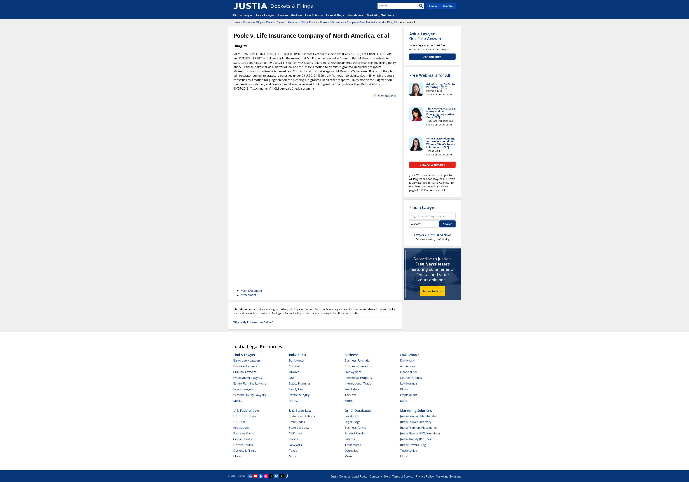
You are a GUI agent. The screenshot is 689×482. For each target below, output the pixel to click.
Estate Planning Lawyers (249, 383)
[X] (281, 476)
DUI (291, 378)
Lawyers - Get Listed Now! (432, 235)
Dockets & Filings (244, 451)
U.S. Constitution (244, 416)
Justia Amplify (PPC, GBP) (416, 439)
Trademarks (352, 445)
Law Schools (314, 15)
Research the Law (289, 15)
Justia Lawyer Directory (415, 422)
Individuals (297, 355)
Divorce (294, 372)
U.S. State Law (300, 410)
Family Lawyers (243, 389)
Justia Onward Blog (413, 445)
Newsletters (356, 15)
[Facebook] (261, 476)
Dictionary (407, 360)
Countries (351, 451)
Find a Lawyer (242, 15)
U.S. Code (239, 422)
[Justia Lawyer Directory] (287, 476)
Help (387, 476)
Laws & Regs (335, 15)
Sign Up (448, 5)
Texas (293, 451)
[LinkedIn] (250, 476)
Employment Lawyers (247, 378)
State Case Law (299, 428)
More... (237, 401)
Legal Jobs (351, 416)
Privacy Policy (425, 476)
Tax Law (350, 395)
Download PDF (386, 96)
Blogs (404, 389)
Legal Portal (359, 476)
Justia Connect (340, 476)
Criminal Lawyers (244, 372)
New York (295, 445)
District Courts (243, 445)
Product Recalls (354, 433)
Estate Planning (299, 383)
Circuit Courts (242, 439)
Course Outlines (411, 378)
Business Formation (357, 360)
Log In (433, 5)
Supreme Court (243, 433)
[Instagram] (266, 476)
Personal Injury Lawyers (249, 395)
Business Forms (355, 428)
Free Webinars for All (429, 75)
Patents (349, 439)
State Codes (297, 422)
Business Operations (358, 366)
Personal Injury (299, 395)
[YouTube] (255, 476)
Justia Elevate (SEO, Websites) (420, 433)
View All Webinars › (432, 164)
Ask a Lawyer (265, 15)
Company (375, 476)
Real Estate (351, 389)
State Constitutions (302, 416)
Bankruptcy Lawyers (247, 360)
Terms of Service (402, 476)
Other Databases (357, 410)
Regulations (241, 428)
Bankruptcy (296, 360)
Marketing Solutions (380, 15)
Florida (293, 439)
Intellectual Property (358, 378)
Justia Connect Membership (418, 416)
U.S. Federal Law (246, 410)
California (295, 433)
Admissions (407, 366)
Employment (352, 372)
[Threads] (271, 476)
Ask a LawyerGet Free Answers (426, 36)
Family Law (296, 389)
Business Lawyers (245, 366)
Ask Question (432, 56)
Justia (241, 476)
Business (351, 355)
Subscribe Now (432, 291)
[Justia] (250, 6)
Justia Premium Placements (418, 428)
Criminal (294, 366)
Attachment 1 (250, 295)
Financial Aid (408, 372)
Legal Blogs (352, 422)
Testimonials (409, 451)
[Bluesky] (276, 476)
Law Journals (409, 383)
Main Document (251, 291)
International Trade (357, 383)
